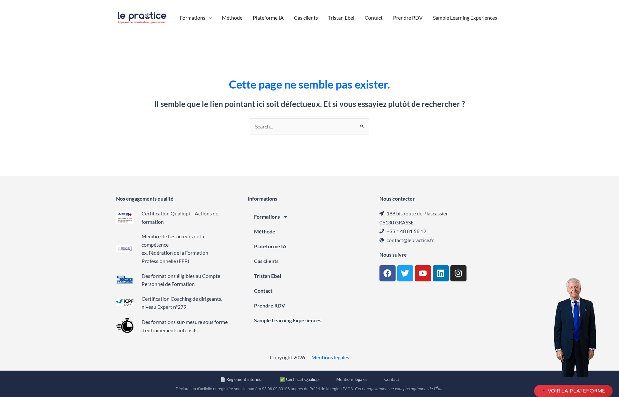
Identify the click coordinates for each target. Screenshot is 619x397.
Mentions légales (330, 357)
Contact (263, 291)
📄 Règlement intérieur (241, 379)
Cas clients (266, 261)
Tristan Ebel (267, 276)
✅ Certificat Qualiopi (299, 379)
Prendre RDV (269, 305)
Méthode (264, 231)
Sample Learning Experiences (287, 320)
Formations (267, 216)
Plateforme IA (270, 246)
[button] (208, 17)
